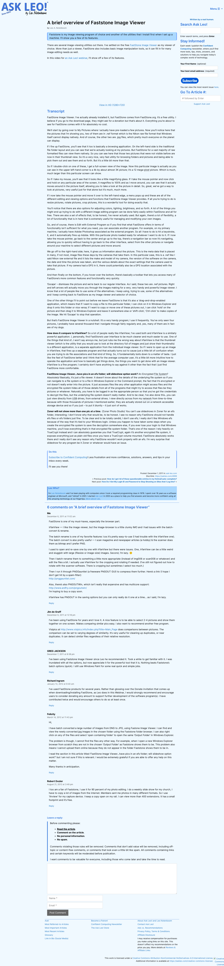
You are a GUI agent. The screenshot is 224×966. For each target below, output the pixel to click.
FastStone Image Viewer (143, 45)
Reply (51, 603)
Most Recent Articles (54, 931)
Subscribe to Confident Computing (68, 457)
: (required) (197, 71)
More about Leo (93, 499)
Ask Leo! (99, 496)
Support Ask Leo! (202, 104)
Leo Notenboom (58, 493)
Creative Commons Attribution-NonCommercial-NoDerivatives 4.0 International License (172, 958)
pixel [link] (146, 169)
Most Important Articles (56, 928)
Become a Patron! (99, 921)
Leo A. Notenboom (58, 28)
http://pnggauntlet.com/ (62, 578)
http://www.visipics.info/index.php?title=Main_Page (89, 629)
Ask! (47, 921)
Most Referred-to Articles (57, 924)
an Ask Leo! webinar (76, 58)
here (216, 87)
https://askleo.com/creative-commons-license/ (191, 961)
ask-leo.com (171, 473)
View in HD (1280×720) (112, 105)
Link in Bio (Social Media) (56, 938)
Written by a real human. (202, 19)
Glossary (49, 935)
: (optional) (193, 64)
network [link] (147, 398)
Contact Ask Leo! (146, 924)
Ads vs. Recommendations (150, 928)
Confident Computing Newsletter (106, 924)
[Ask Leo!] (26, 8)
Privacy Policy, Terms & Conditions (154, 931)
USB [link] (74, 398)
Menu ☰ (215, 8)
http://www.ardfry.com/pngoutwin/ (68, 588)
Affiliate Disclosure (146, 935)
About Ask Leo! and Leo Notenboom (155, 921)
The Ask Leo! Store (100, 928)
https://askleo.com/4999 (166, 476)
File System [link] (160, 374)
